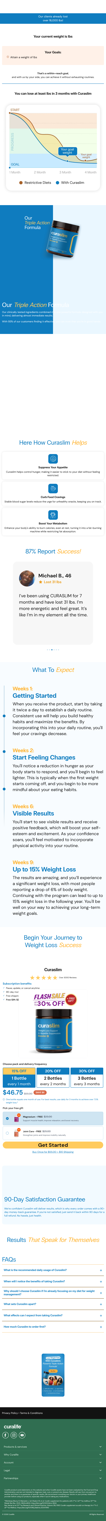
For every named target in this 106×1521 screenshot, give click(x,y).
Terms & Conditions (31, 1413)
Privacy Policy (10, 1413)
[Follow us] (5, 1435)
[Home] (53, 1427)
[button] (47, 649)
